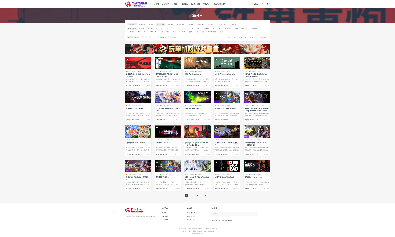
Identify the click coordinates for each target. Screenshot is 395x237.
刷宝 (214, 28)
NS (167, 28)
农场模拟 (206, 28)
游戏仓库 (142, 24)
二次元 (191, 28)
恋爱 (190, 32)
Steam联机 (191, 24)
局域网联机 (181, 24)
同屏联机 (170, 24)
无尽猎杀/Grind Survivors (253, 177)
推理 (221, 32)
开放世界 (255, 105)
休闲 (192, 140)
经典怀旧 (211, 24)
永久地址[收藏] (195, 4)
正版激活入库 (222, 24)
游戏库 (164, 213)
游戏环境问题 (191, 219)
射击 (229, 174)
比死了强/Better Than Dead (224, 177)
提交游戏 (181, 228)
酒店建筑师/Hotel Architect (135, 143)
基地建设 (131, 32)
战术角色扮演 (212, 32)
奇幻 (145, 32)
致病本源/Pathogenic (192, 108)
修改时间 (253, 37)
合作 (236, 28)
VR (185, 28)
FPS (162, 28)
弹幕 (174, 32)
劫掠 (220, 28)
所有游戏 (262, 105)
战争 (202, 32)
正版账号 (233, 24)
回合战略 (255, 28)
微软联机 (201, 24)
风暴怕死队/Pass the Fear (134, 108)
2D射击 (150, 28)
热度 (229, 37)
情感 (196, 32)
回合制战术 (245, 28)
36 (205, 195)
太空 (139, 32)
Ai (156, 28)
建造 (167, 32)
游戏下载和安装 (192, 213)
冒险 (170, 71)
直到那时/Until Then (162, 177)
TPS (179, 28)
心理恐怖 (182, 32)
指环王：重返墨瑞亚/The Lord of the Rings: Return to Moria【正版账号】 (256, 111)
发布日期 (263, 37)
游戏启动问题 (191, 216)
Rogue (192, 71)
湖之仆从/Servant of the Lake (225, 74)
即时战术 (228, 28)
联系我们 (152, 216)
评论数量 (243, 37)
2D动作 (141, 28)
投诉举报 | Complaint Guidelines (201, 228)
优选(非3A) (160, 24)
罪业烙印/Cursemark (163, 143)
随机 (235, 37)
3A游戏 (150, 24)
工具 (161, 32)
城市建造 (141, 140)
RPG (162, 105)
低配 (140, 71)
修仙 (198, 28)
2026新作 (165, 216)
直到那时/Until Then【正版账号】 (226, 108)
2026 (128, 71)
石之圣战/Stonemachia (193, 74)
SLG (173, 28)
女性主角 (153, 32)
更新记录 (185, 4)
